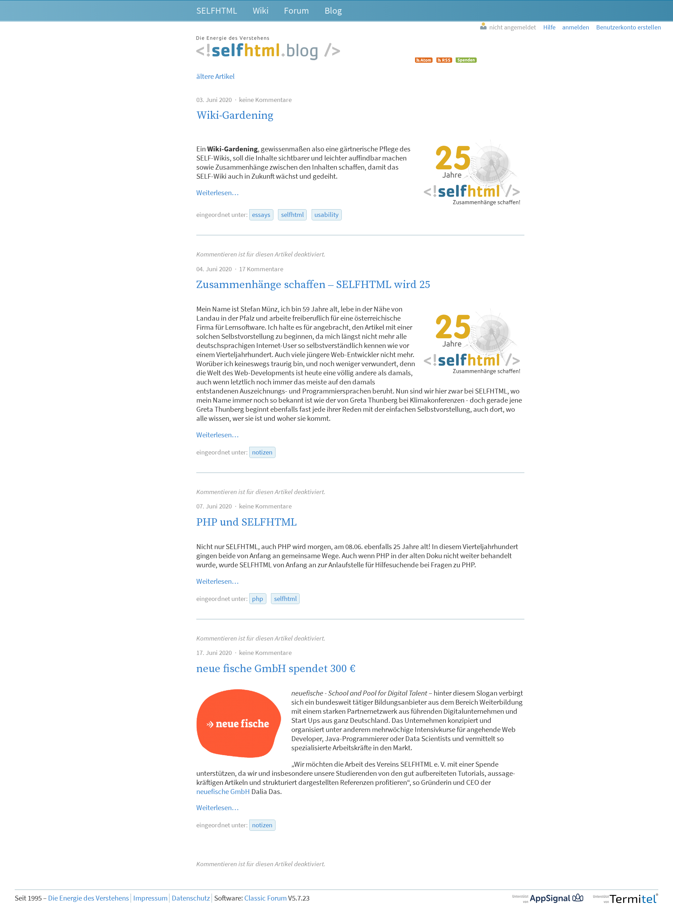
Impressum (150, 898)
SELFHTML (216, 10)
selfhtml (292, 215)
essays (261, 215)
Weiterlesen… (217, 192)
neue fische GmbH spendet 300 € (275, 669)
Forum (296, 10)
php (257, 599)
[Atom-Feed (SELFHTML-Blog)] (424, 60)
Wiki (260, 10)
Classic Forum (265, 898)
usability (326, 215)
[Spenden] (466, 60)
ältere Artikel (215, 76)
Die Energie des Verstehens (88, 898)
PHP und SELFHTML (246, 522)
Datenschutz (191, 898)
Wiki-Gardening (234, 115)
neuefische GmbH (223, 791)
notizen (262, 452)
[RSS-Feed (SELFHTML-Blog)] (444, 60)
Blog (333, 10)
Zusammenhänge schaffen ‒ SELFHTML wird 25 (313, 285)
